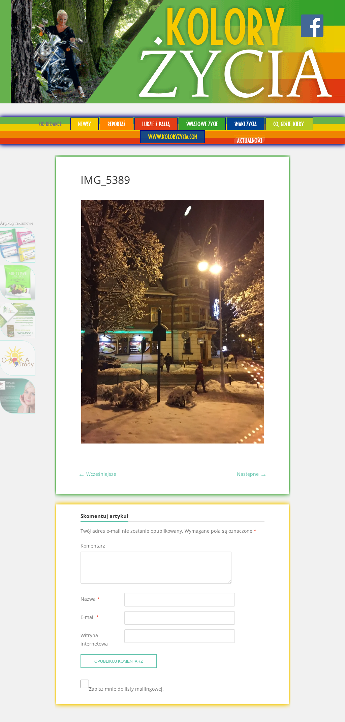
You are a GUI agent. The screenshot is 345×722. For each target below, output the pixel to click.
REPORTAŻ (116, 124)
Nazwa (90, 599)
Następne (252, 474)
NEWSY (84, 124)
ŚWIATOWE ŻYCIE (202, 124)
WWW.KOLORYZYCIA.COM (172, 136)
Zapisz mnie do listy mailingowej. (126, 689)
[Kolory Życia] (172, 51)
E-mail (90, 617)
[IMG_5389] (172, 441)
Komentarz (93, 546)
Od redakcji (50, 124)
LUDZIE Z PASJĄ (156, 124)
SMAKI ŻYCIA (245, 124)
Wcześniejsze (97, 474)
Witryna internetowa (94, 639)
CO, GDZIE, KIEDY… (289, 124)
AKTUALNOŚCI (249, 140)
